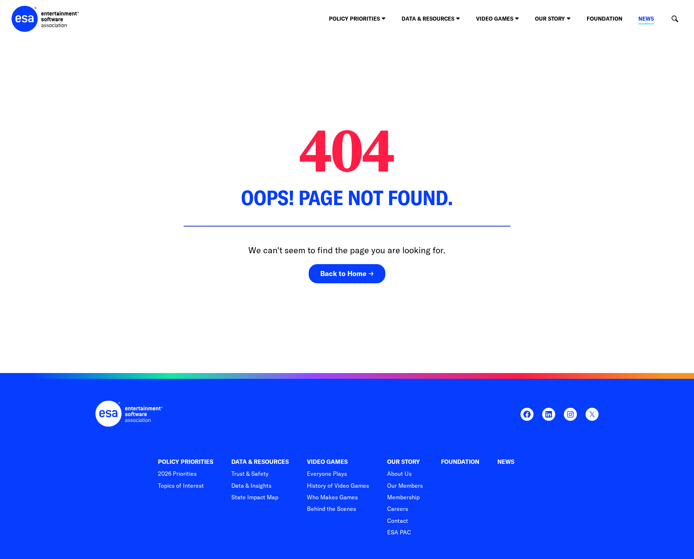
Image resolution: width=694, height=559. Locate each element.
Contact (397, 520)
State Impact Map (254, 497)
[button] (674, 19)
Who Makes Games (332, 497)
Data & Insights (251, 485)
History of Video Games (338, 485)
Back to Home (343, 273)
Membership (403, 497)
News (646, 18)
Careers (397, 508)
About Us (399, 473)
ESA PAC (399, 532)
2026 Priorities (177, 473)
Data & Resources (260, 461)
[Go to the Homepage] (45, 19)
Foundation (604, 18)
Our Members (405, 485)
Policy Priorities (185, 461)
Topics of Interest (181, 485)
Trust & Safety (250, 473)
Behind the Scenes (331, 508)
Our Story (403, 461)
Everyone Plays (327, 473)
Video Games (327, 461)
